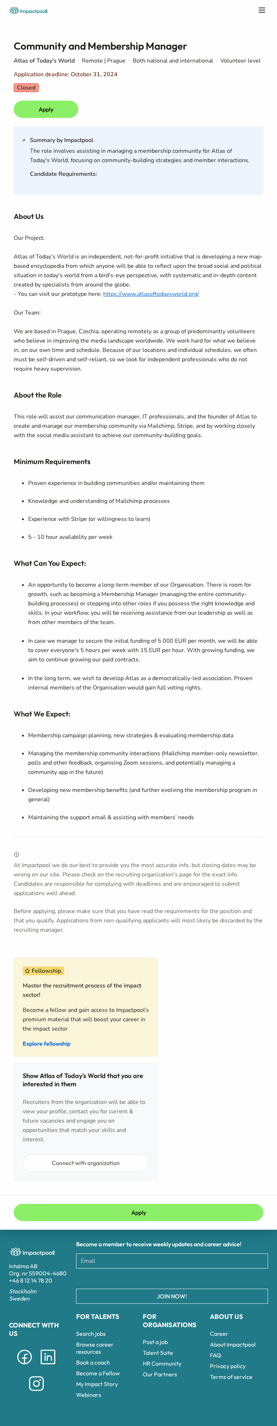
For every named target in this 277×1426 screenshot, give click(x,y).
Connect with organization (86, 1162)
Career (219, 1333)
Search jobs (91, 1333)
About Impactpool (233, 1344)
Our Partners (160, 1374)
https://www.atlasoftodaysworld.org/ (151, 294)
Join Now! (172, 1296)
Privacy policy (228, 1366)
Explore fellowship (46, 1043)
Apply (46, 109)
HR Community (162, 1363)
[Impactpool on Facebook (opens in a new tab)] (25, 1365)
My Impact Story (97, 1384)
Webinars (88, 1394)
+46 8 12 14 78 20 (30, 1280)
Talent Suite (158, 1352)
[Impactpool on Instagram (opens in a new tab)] (36, 1392)
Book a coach (93, 1362)
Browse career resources (95, 1348)
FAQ (215, 1355)
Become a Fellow (98, 1373)
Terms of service (231, 1376)
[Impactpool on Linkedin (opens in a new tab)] (48, 1365)
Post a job (155, 1341)
